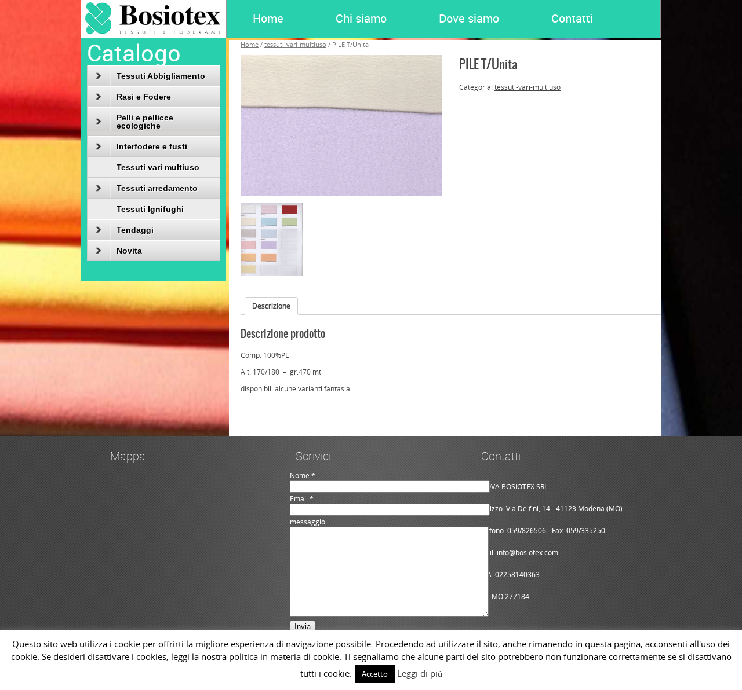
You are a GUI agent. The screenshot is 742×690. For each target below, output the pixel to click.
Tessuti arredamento (157, 188)
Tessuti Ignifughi (150, 209)
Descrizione (271, 306)
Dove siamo (469, 18)
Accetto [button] (375, 674)
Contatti (572, 18)
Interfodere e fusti (152, 146)
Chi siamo (361, 18)
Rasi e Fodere (144, 96)
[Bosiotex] (153, 35)
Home (268, 18)
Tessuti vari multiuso (158, 167)
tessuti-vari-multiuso (527, 87)
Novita (129, 250)
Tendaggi (135, 229)
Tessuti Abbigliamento (161, 75)
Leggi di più (419, 673)
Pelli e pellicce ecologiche (145, 121)
